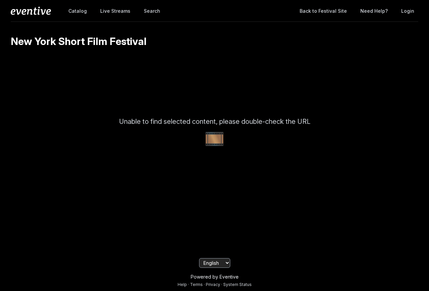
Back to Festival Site (323, 11)
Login (407, 11)
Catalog (77, 11)
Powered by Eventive (215, 277)
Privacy (213, 284)
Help (182, 284)
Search (152, 11)
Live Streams (115, 11)
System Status (237, 284)
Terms (196, 284)
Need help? (374, 11)
